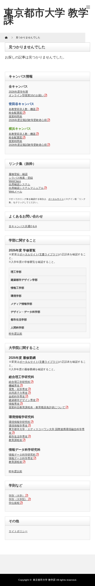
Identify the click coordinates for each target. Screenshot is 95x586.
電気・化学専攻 (18, 389)
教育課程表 (15, 440)
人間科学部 (17, 327)
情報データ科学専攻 (21, 458)
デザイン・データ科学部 (25, 311)
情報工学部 (17, 287)
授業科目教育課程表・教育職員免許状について (37, 407)
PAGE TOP (87, 563)
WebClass (15, 181)
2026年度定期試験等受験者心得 (28, 120)
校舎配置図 (15, 112)
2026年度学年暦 (18, 91)
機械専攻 (14, 385)
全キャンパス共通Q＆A (23, 226)
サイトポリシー (18, 531)
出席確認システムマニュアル (26, 187)
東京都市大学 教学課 (44, 579)
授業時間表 (15, 116)
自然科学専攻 (17, 396)
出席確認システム (19, 184)
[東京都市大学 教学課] (46, 16)
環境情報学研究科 (19, 421)
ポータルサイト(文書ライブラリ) (39, 254)
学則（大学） (17, 495)
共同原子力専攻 (18, 392)
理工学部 (16, 271)
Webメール (15, 191)
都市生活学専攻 (18, 436)
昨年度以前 (15, 333)
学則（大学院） (18, 499)
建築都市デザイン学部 (24, 279)
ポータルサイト (56, 199)
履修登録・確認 (18, 174)
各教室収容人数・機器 (22, 109)
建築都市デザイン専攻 (22, 400)
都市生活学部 (19, 319)
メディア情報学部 (21, 303)
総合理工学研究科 (19, 381)
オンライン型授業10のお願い (26, 95)
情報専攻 (14, 403)
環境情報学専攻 (18, 425)
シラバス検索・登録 (21, 177)
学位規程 (14, 502)
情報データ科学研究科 (22, 454)
